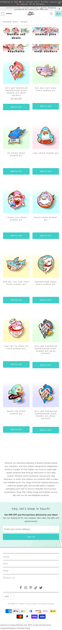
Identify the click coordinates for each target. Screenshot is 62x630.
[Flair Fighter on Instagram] (26, 588)
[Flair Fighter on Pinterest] (31, 588)
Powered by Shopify (46, 603)
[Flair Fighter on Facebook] (21, 588)
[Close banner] (59, 3)
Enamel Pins (45, 31)
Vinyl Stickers (45, 48)
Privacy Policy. (31, 603)
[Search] (51, 14)
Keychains (16, 48)
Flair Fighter (20, 603)
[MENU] (1, 14)
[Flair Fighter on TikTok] (36, 588)
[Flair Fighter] (31, 14)
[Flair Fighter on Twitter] (41, 588)
